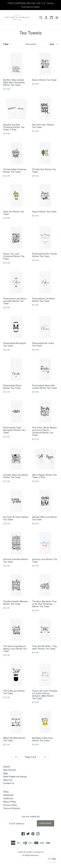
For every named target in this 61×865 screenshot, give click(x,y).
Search (6, 766)
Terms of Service (11, 808)
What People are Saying (15, 776)
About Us (7, 779)
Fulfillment (8, 798)
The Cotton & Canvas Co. (34, 852)
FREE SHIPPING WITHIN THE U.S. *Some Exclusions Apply (30, 4)
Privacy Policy (10, 804)
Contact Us (8, 783)
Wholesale (8, 794)
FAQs (6, 791)
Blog (5, 773)
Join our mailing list (31, 816)
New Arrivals (9, 769)
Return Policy (9, 801)
